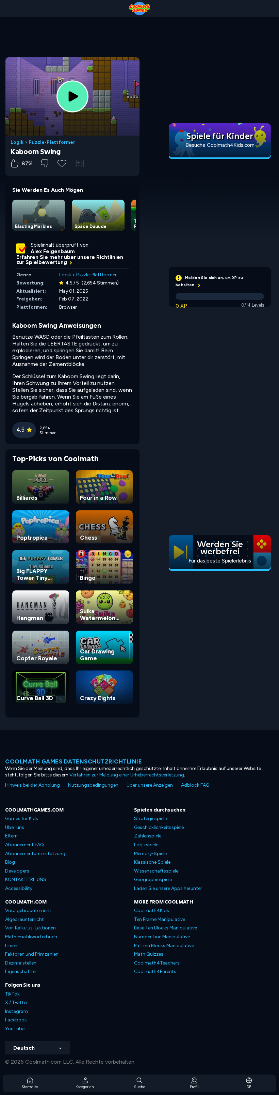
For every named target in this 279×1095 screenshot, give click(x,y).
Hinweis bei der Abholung (32, 785)
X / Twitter (16, 1002)
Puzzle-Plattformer (52, 142)
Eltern (11, 836)
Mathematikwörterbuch (31, 937)
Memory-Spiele (150, 854)
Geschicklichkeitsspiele (159, 827)
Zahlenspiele (147, 836)
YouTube (14, 1029)
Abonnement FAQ (24, 845)
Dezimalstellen (20, 963)
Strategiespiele (150, 818)
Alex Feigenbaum (53, 251)
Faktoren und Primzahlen (32, 954)
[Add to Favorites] (62, 162)
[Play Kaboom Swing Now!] (72, 96)
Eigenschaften (20, 971)
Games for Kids (21, 818)
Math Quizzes (148, 954)
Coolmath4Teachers (157, 963)
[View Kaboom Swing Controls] (80, 163)
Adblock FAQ (195, 785)
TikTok (12, 994)
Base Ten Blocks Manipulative (165, 928)
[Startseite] (139, 8)
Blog (10, 862)
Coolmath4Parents (155, 971)
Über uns (14, 827)
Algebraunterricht (24, 919)
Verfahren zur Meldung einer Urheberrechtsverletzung (126, 775)
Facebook (16, 1020)
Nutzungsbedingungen (93, 785)
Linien (11, 946)
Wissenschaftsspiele (156, 871)
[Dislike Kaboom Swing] (44, 163)
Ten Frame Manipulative (159, 919)
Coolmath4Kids (151, 910)
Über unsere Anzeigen (150, 785)
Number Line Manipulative (162, 937)
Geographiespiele (153, 879)
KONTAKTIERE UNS (25, 879)
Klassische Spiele (152, 862)
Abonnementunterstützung (35, 854)
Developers (17, 871)
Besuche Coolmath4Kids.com (220, 145)
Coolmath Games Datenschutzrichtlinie (73, 761)
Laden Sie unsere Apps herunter (168, 888)
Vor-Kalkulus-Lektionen (30, 928)
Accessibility (18, 888)
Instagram (16, 1011)
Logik (17, 142)
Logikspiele (146, 845)
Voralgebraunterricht (28, 910)
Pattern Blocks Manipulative (164, 946)
